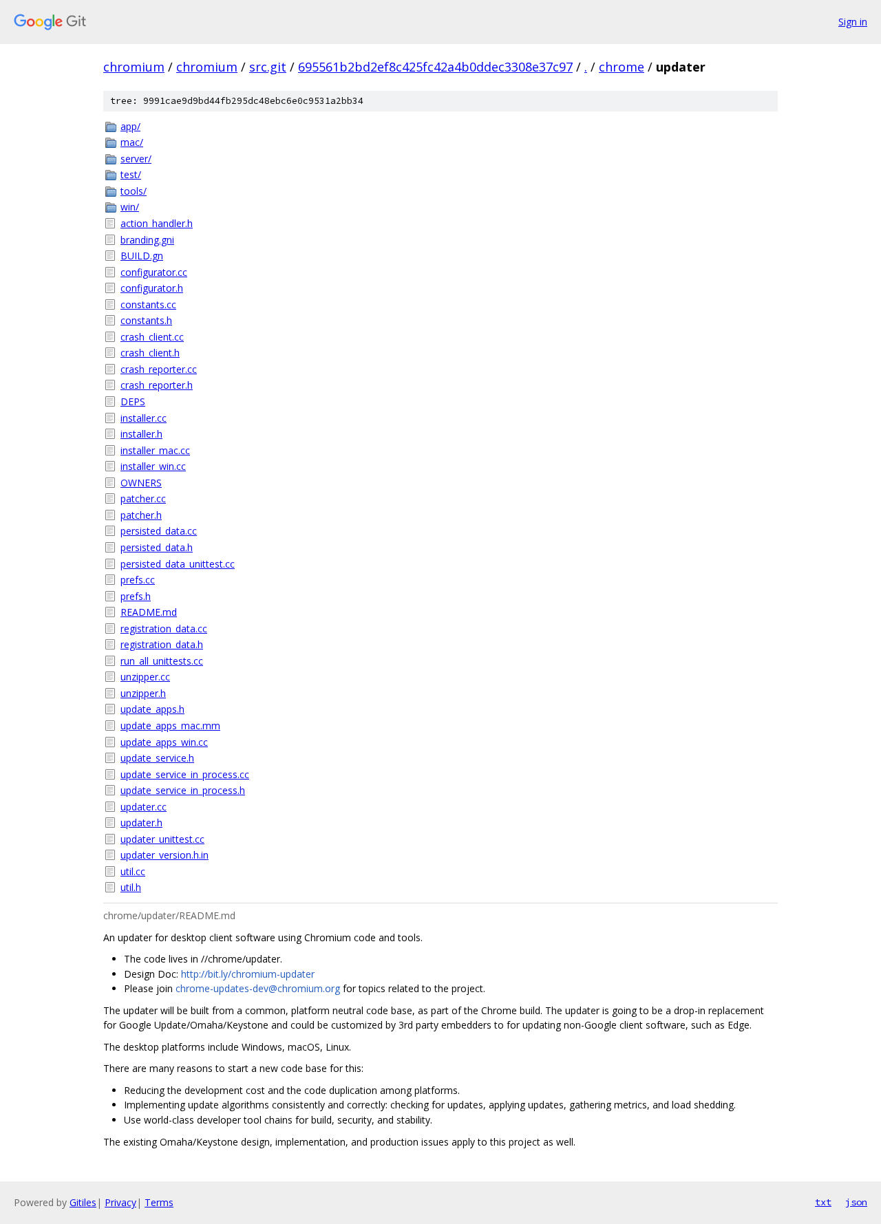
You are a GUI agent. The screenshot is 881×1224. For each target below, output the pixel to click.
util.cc (132, 871)
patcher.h (141, 515)
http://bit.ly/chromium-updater (248, 973)
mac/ (131, 142)
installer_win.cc (153, 466)
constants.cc (148, 304)
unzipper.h (143, 693)
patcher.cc (143, 498)
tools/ (133, 190)
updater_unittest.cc (162, 839)
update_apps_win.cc (164, 742)
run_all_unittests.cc (161, 660)
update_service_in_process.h (182, 790)
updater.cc (143, 806)
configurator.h (151, 287)
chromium (133, 66)
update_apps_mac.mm (170, 725)
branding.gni (147, 239)
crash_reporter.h (156, 384)
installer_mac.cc (155, 450)
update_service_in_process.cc (184, 774)
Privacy (120, 1202)
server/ (135, 158)
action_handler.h (156, 223)
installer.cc (143, 418)
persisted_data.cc (158, 530)
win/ (129, 206)
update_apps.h (152, 709)
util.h (130, 887)
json (856, 1202)
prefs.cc (137, 579)
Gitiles (83, 1202)
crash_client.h (150, 352)
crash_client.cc (152, 336)
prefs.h (135, 596)
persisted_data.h (156, 547)
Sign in (852, 21)
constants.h (146, 320)
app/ (130, 126)
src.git (267, 66)
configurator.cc (153, 272)
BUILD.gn (141, 255)
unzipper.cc (145, 676)
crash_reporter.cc (158, 369)
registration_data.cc (163, 628)
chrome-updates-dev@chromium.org (258, 988)
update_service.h (157, 757)
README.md (148, 612)
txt (823, 1202)
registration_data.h (161, 644)
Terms (159, 1202)
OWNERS (141, 482)
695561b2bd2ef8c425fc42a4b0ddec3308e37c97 (435, 66)
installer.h (141, 433)
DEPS (132, 401)
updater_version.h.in (164, 854)
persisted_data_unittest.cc (177, 563)
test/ (130, 174)
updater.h (141, 822)
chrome (621, 66)
